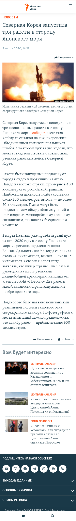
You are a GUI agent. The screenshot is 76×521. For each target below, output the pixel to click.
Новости (10, 17)
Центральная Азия (43, 364)
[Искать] (53, 516)
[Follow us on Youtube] (6, 469)
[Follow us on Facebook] (25, 469)
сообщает (39, 133)
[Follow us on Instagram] (15, 469)
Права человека (41, 421)
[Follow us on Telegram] (34, 469)
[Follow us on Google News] (53, 469)
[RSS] (62, 469)
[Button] (64, 57)
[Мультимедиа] (23, 516)
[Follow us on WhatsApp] (44, 469)
